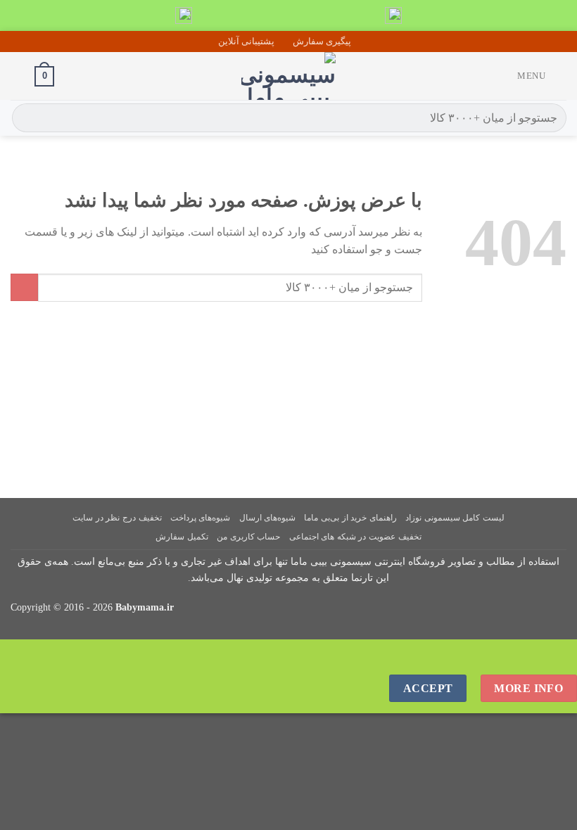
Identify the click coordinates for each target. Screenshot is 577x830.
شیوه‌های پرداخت (200, 518)
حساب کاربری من (248, 537)
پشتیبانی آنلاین (246, 41)
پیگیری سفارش (322, 41)
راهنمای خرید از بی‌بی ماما (350, 518)
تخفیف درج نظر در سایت (116, 518)
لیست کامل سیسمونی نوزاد (455, 518)
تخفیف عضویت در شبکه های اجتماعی (355, 537)
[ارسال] (25, 118)
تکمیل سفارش (182, 537)
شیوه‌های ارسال (267, 518)
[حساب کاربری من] (18, 75)
